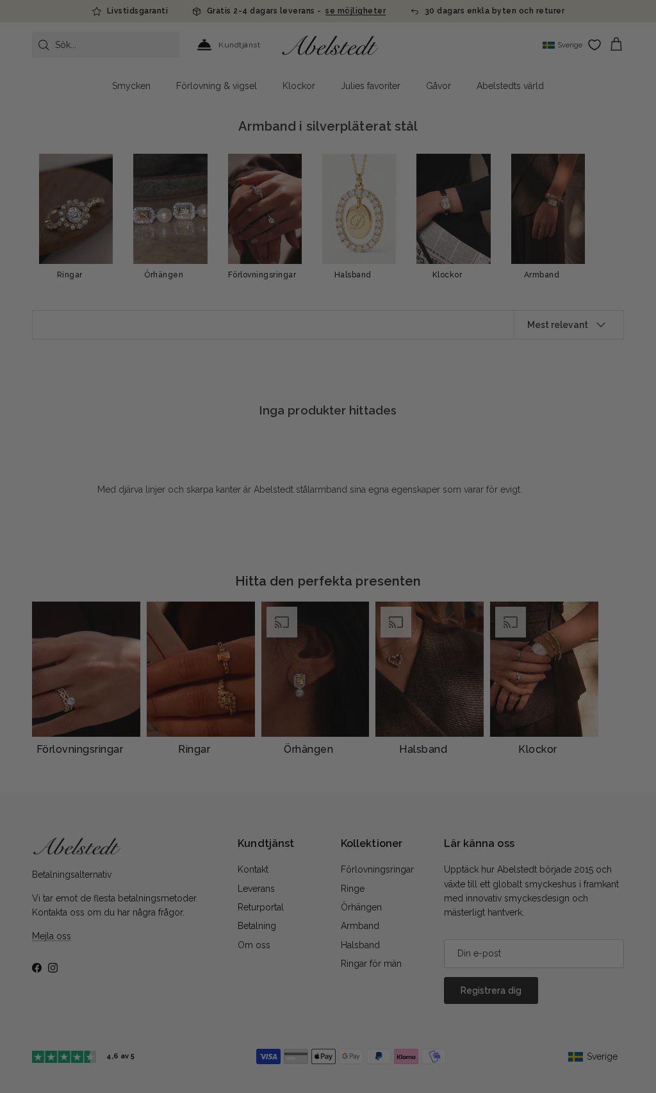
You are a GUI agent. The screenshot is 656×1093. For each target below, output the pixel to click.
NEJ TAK (424, 639)
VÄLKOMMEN (424, 600)
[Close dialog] (506, 419)
